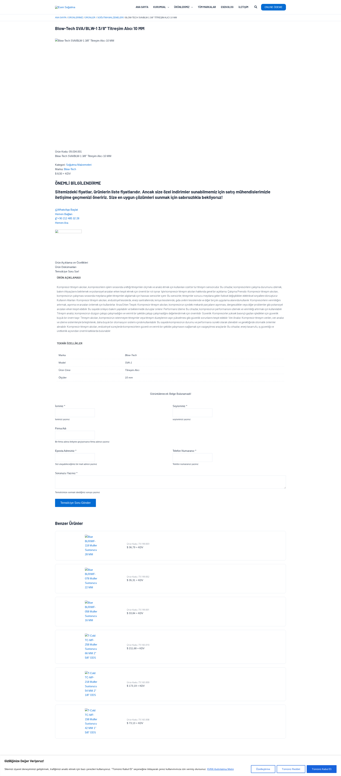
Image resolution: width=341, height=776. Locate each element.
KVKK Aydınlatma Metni (220, 769)
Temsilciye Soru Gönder (75, 502)
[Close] (337, 758)
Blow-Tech (70, 169)
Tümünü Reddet (291, 769)
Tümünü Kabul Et (321, 769)
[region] (170, 766)
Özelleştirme (263, 769)
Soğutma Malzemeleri (78, 164)
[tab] (170, 263)
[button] (256, 7)
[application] (167, 7)
